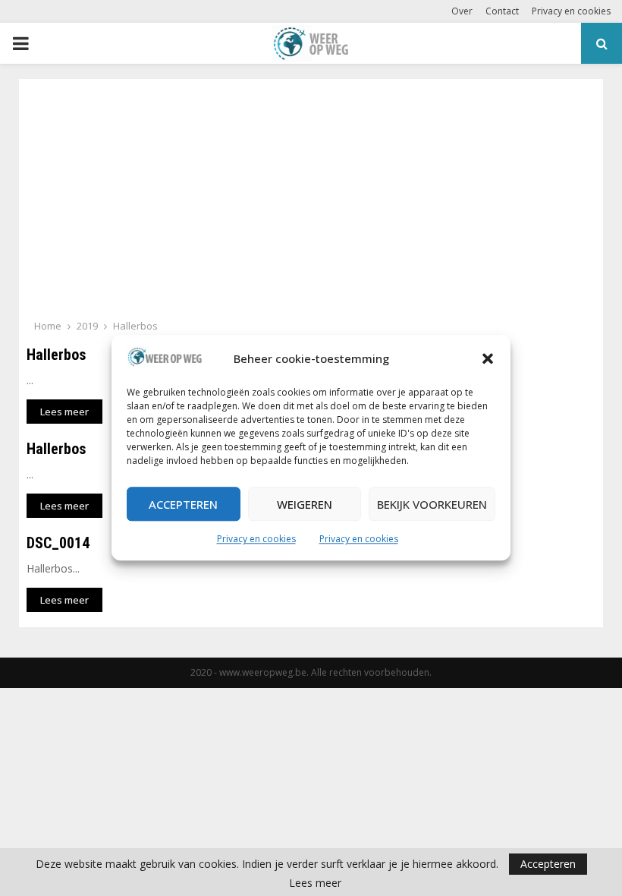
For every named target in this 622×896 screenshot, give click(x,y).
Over (462, 11)
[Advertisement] (311, 203)
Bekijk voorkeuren (432, 504)
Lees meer (315, 883)
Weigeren (304, 504)
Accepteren (183, 504)
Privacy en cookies (256, 539)
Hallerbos (56, 354)
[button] (487, 359)
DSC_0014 (58, 543)
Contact (502, 11)
